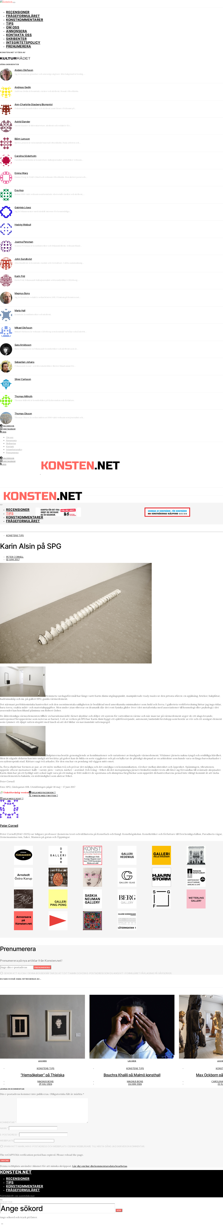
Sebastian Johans (24, 362)
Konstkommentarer (24, 20)
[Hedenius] (127, 863)
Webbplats (6, 1140)
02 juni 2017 (13, 559)
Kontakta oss (19, 35)
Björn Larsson (22, 138)
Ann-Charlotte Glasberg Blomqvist (33, 104)
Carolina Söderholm (25, 155)
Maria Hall (20, 310)
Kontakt (10, 446)
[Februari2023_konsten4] (127, 907)
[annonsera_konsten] (23, 929)
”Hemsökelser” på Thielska (42, 1075)
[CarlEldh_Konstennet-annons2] (58, 885)
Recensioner (18, 12)
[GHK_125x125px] (161, 863)
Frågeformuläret (23, 16)
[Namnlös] (92, 929)
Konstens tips (15, 535)
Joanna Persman (24, 241)
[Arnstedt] (23, 885)
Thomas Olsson (23, 413)
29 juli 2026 (45, 1084)
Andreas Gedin (23, 87)
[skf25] (196, 863)
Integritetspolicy (23, 42)
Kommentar (8, 1122)
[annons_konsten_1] (58, 929)
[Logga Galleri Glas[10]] (127, 885)
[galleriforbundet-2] (161, 907)
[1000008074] (92, 907)
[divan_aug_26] (92, 885)
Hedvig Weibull (23, 224)
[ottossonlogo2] (23, 863)
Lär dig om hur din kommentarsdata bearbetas (99, 1166)
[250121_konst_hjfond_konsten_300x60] (167, 515)
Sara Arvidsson (23, 344)
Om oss (12, 27)
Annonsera (16, 31)
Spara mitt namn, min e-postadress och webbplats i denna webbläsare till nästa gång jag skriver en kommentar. (74, 1146)
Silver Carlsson (23, 379)
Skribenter (16, 39)
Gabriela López (23, 207)
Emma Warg (21, 173)
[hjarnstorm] (161, 885)
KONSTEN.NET (16, 1172)
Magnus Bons (22, 293)
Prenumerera (18, 46)
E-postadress (9, 1134)
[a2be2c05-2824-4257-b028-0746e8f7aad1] (196, 885)
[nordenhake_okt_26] (127, 929)
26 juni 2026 (135, 1084)
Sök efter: (6, 1202)
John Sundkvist (23, 258)
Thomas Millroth (23, 396)
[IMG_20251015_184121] (58, 515)
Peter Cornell (15, 557)
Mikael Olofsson (23, 327)
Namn (4, 1128)
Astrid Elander (22, 121)
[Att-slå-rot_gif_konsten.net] (23, 907)
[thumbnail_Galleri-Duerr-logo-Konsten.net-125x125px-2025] (58, 863)
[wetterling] (196, 907)
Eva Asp (19, 190)
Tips (10, 23)
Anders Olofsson (24, 70)
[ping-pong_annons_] (58, 907)
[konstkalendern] (92, 863)
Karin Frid (20, 276)
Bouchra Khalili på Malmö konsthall (132, 1075)
